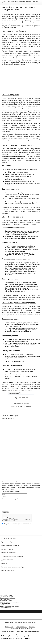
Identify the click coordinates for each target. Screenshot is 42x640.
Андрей (17, 393)
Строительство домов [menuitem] (6, 595)
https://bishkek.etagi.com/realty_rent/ (13, 156)
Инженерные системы (8, 552)
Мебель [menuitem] (2, 604)
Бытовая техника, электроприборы (12, 567)
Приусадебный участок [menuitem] (6, 596)
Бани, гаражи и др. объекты (10, 545)
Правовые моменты (7, 570)
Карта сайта (9, 627)
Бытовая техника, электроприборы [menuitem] (10, 606)
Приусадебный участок (8, 542)
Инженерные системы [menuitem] (6, 600)
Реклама (32, 627)
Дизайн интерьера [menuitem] (5, 603)
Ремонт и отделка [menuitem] (5, 599)
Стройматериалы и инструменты (12, 556)
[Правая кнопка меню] (1, 592)
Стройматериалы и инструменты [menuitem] (9, 602)
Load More (21, 529)
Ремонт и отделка (7, 549)
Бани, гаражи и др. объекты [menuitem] (7, 598)
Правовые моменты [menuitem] (5, 607)
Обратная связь (21, 627)
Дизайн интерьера (7, 560)
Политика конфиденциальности (21, 628)
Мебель (4, 563)
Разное (10, 1)
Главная (4, 1)
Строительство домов (8, 538)
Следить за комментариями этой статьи (17, 524)
